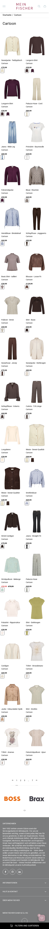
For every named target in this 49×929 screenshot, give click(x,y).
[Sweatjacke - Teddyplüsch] (12, 46)
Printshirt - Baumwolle (35, 147)
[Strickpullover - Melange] (12, 565)
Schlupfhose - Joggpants (36, 233)
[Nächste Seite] (36, 782)
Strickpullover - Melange (11, 579)
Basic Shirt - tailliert (9, 276)
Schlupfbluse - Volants (10, 406)
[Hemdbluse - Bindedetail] (12, 219)
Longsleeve (5, 449)
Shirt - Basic (30, 320)
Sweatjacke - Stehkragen (36, 363)
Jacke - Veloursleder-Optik (11, 709)
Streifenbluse (31, 493)
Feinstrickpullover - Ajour (36, 752)
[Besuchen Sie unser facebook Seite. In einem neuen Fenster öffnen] (5, 872)
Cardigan (5, 666)
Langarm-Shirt (32, 60)
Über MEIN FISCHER (11, 900)
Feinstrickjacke (7, 190)
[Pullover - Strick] (12, 305)
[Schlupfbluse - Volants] (12, 392)
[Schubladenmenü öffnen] (4, 6)
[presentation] (24, 810)
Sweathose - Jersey (9, 363)
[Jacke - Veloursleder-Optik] (12, 694)
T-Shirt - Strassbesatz (34, 666)
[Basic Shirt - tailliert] (12, 262)
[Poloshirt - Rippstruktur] (12, 608)
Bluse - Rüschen (32, 190)
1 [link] (16, 780)
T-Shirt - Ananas (7, 752)
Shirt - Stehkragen (33, 622)
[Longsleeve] (12, 435)
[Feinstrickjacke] (12, 176)
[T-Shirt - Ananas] (12, 738)
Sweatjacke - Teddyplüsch (11, 60)
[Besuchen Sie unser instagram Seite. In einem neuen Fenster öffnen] (12, 872)
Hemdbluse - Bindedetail (11, 233)
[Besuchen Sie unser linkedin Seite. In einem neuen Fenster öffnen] (19, 872)
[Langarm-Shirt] (12, 89)
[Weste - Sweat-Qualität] (12, 478)
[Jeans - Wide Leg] (12, 132)
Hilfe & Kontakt (10, 891)
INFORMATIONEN (10, 883)
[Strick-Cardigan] (12, 522)
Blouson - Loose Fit (33, 276)
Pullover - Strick (7, 320)
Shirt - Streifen (31, 709)
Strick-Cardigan (7, 536)
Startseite (7, 15)
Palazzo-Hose (31, 579)
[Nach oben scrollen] (24, 921)
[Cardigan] (12, 651)
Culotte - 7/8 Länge (33, 406)
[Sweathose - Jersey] (12, 349)
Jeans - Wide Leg (8, 147)
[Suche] (39, 6)
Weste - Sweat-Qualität (35, 449)
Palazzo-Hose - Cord (34, 104)
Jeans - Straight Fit (33, 536)
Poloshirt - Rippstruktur (10, 622)
